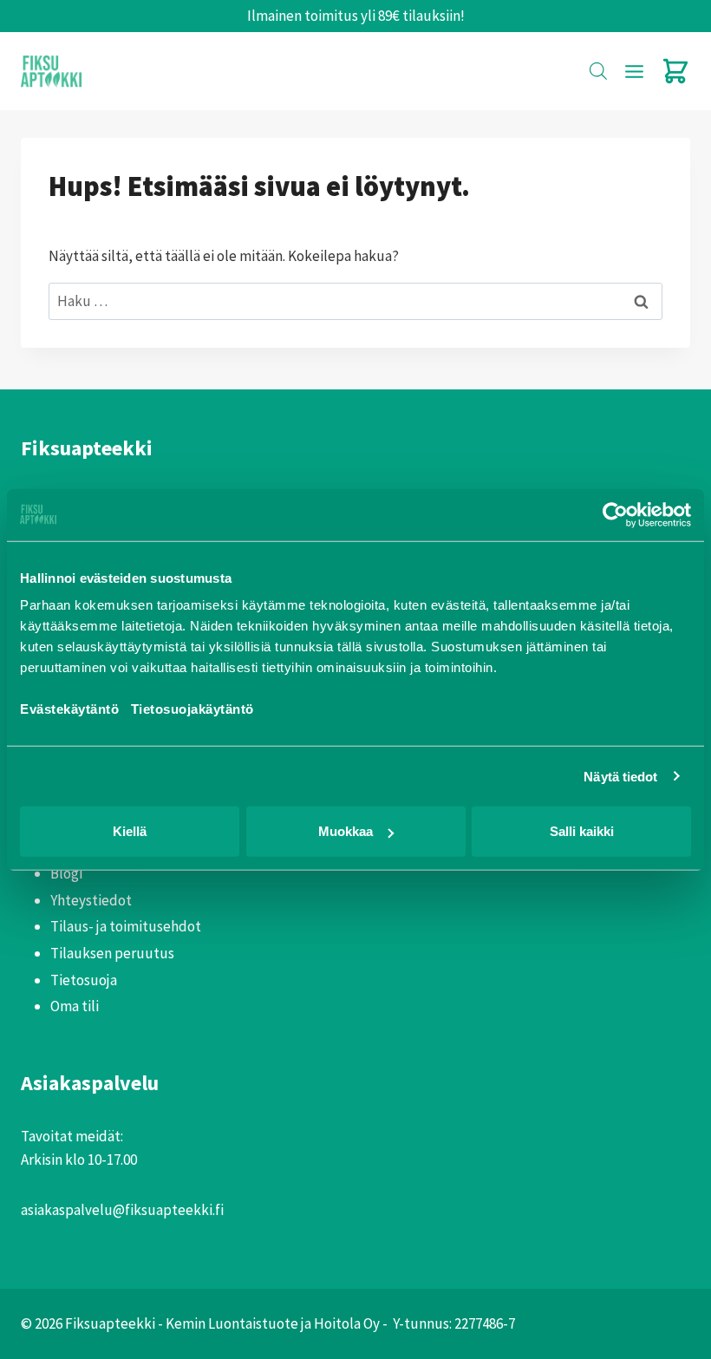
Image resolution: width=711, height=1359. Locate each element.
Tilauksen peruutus (112, 953)
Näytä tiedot (620, 775)
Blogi (66, 873)
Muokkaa (345, 831)
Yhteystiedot (91, 900)
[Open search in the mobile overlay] (598, 71)
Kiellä (130, 831)
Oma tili (74, 1006)
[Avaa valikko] (634, 71)
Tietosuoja (83, 980)
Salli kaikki (582, 831)
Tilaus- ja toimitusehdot (125, 926)
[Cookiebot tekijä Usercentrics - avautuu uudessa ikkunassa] (615, 514)
